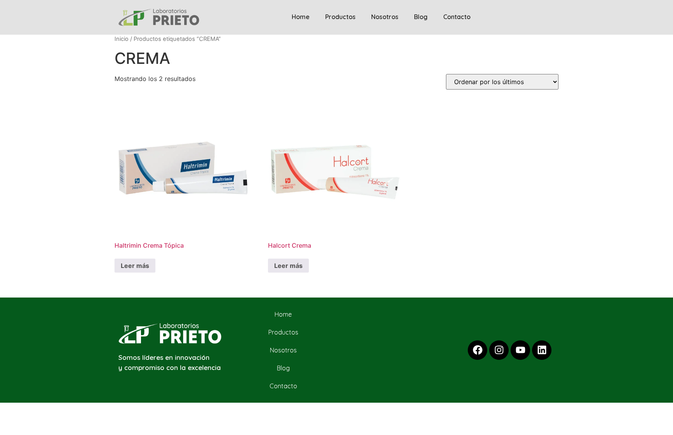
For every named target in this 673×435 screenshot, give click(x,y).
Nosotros (384, 17)
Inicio (122, 38)
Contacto (456, 17)
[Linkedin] (541, 350)
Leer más (135, 265)
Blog (421, 17)
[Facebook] (477, 350)
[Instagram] (499, 350)
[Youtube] (520, 350)
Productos (340, 17)
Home (301, 17)
